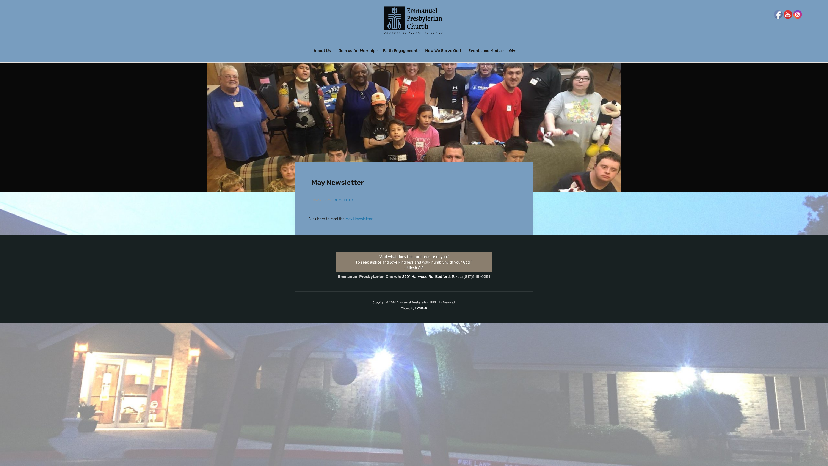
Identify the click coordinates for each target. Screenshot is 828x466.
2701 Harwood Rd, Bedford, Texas (432, 276)
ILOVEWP (421, 308)
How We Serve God (443, 50)
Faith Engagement (400, 50)
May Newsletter (358, 219)
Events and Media (485, 50)
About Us (322, 50)
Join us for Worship (357, 50)
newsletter (344, 200)
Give (513, 50)
